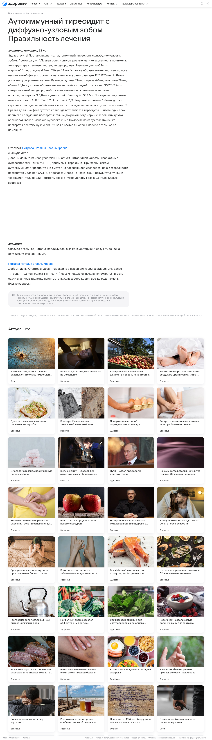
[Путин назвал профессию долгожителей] (131, 460)
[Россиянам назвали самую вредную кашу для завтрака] (180, 609)
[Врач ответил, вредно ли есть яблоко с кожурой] (81, 510)
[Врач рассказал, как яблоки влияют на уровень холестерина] (131, 361)
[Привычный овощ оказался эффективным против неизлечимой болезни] (81, 609)
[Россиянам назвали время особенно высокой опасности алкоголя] (81, 708)
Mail (5, 738)
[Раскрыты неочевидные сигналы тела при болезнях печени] (180, 410)
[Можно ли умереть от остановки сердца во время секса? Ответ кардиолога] (180, 361)
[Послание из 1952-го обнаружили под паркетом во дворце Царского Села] (131, 708)
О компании (14, 738)
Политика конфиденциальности (192, 738)
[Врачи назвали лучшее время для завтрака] (131, 659)
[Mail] (4, 3)
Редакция (88, 738)
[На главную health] (17, 3)
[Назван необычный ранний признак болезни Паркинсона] (180, 659)
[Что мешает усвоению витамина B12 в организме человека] (180, 559)
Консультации (15, 13)
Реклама (26, 738)
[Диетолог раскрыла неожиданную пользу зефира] (31, 460)
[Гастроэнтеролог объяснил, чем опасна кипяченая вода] (31, 609)
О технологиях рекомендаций (161, 738)
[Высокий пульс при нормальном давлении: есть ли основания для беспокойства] (31, 510)
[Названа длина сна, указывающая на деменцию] (81, 361)
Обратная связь (138, 738)
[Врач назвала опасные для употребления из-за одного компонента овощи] (131, 609)
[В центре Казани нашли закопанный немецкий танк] (81, 410)
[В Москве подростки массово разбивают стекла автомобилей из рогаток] (31, 361)
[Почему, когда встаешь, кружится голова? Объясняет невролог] (180, 460)
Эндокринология (34, 13)
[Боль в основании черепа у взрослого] (31, 708)
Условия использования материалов (112, 738)
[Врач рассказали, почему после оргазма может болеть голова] (31, 559)
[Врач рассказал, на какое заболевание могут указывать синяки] (81, 559)
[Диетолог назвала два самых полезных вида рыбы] (31, 410)
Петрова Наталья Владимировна (44, 148)
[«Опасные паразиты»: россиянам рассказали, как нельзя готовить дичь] (31, 659)
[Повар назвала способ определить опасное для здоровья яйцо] (131, 410)
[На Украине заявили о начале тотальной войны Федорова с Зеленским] (131, 510)
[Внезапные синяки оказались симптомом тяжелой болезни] (81, 659)
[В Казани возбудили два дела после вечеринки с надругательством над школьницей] (180, 708)
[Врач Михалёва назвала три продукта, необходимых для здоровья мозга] (131, 559)
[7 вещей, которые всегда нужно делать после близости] (180, 510)
